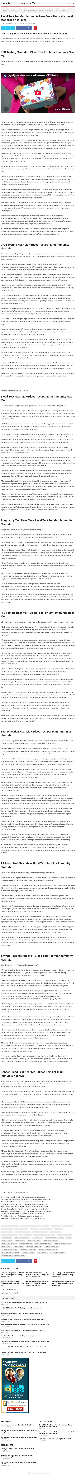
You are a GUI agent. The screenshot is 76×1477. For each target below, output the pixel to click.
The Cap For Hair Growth (57, 1252)
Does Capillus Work (25, 1235)
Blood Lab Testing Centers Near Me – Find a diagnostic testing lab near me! (63, 1283)
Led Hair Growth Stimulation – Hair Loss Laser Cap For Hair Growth (22, 1214)
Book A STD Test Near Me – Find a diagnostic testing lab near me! (21, 1308)
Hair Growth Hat (37, 1238)
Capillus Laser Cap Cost (22, 1232)
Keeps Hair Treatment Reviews (63, 1243)
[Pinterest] (35, 28)
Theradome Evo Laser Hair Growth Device (13, 1255)
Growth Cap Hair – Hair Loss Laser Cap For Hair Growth (18, 1425)
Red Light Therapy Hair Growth (10, 1252)
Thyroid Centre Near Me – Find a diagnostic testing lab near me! (21, 1216)
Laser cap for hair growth (10, 1293)
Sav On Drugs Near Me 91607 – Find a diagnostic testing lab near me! (23, 1197)
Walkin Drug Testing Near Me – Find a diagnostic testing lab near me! (23, 1218)
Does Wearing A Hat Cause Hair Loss (44, 1235)
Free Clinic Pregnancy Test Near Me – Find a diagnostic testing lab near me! (12, 1275)
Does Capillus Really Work (9, 1235)
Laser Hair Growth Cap (51, 1246)
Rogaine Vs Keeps (42, 1252)
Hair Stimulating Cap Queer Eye (54, 1238)
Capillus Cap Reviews (21, 1229)
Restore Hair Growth (28, 1252)
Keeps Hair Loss (20, 1241)
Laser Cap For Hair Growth (34, 1246)
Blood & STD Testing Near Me (18, 3)
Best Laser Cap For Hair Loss (10, 1226)
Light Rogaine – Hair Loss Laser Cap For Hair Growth (55, 1439)
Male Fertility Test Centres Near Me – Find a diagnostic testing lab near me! (63, 1275)
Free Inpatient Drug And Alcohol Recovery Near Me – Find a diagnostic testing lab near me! (57, 1432)
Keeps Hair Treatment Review (43, 1243)
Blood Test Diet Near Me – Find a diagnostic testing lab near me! (22, 1202)
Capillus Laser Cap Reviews (39, 1232)
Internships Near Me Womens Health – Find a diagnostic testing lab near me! (26, 1199)
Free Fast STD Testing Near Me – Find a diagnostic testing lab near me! (24, 1204)
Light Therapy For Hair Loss (9, 1249)
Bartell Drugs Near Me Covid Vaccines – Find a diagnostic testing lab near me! (26, 1211)
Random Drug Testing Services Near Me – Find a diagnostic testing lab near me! (37, 1283)
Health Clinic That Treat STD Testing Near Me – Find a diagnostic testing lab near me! (55, 1425)
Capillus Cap (55, 1226)
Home (4, 10)
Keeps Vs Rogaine (6, 1246)
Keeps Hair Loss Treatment (9, 1243)
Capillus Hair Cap (46, 1229)
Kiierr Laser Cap (18, 1246)
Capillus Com (34, 1229)
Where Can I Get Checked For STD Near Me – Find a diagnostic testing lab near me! (37, 1275)
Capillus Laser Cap (7, 1232)
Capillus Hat (58, 1229)
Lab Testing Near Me (13, 10)
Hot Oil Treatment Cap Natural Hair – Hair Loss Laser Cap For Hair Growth (24, 1206)
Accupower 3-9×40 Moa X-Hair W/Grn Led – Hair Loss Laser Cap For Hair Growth (25, 1347)
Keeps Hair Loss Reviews (50, 1241)
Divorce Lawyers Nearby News (40, 1473)
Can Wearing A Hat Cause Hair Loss (30, 1226)
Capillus (45, 1226)
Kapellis (68, 1238)
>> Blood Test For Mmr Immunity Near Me (14, 1192)
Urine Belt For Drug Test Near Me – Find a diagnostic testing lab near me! (23, 1319)
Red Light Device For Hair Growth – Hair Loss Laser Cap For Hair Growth (24, 1209)
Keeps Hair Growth (7, 1241)
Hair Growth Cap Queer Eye (21, 1238)
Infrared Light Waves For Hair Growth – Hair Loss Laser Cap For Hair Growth (24, 1352)
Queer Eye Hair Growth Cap (28, 1249)
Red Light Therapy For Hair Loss (48, 1249)
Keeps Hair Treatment (26, 1243)
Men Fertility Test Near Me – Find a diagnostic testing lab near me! (12, 1283)
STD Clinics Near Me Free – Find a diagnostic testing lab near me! (21, 1336)
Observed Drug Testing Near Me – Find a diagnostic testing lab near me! (23, 1330)
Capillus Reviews (55, 1232)
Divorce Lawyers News (7, 23)
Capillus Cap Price (7, 1229)
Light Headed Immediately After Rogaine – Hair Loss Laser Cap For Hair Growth (25, 1341)
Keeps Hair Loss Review (34, 1241)
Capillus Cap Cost (67, 1226)
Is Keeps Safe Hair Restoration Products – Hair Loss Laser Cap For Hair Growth (25, 1324)
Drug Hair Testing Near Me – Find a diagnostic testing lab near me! (21, 1313)
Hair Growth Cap (6, 1238)
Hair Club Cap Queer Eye (64, 1235)
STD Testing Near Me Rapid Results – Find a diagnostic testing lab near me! (24, 1302)
